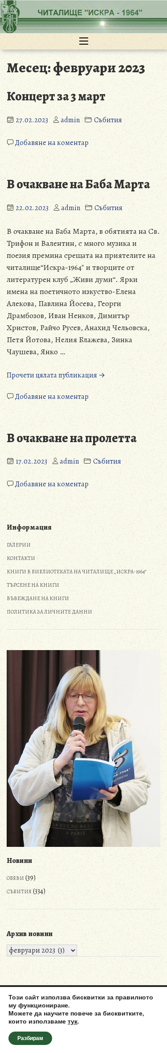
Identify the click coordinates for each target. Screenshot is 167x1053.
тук (72, 1022)
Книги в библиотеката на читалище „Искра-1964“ (77, 571)
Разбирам (30, 1038)
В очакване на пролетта (72, 438)
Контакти (21, 558)
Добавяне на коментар (52, 143)
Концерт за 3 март (56, 96)
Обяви (15, 878)
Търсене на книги (33, 585)
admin (70, 120)
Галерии (19, 544)
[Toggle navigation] (83, 41)
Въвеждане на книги (38, 598)
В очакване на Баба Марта (78, 184)
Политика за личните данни (49, 611)
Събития (108, 120)
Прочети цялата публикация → (56, 375)
